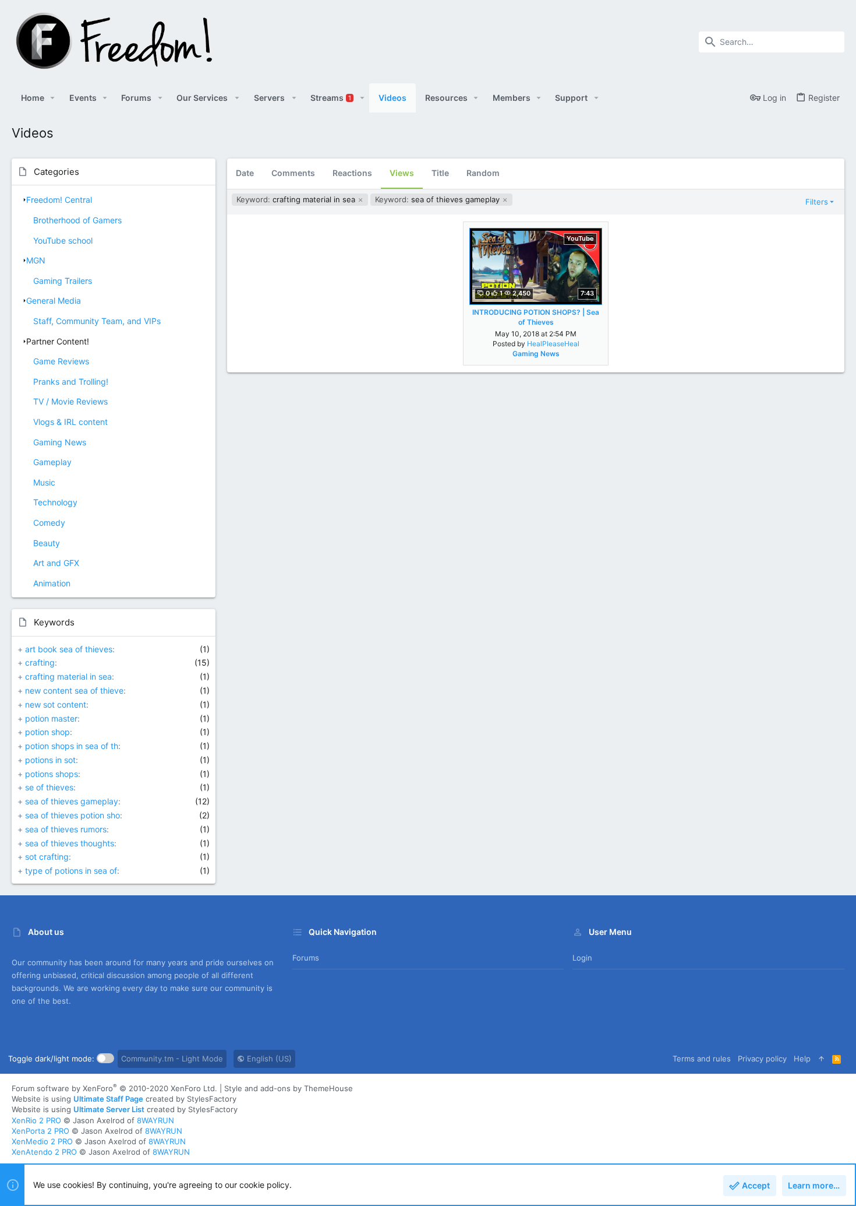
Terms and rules (702, 1058)
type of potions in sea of (71, 871)
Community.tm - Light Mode (172, 1058)
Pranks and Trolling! (70, 381)
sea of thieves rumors (66, 829)
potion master (51, 718)
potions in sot (50, 760)
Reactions (352, 173)
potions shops (51, 774)
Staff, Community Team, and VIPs (97, 321)
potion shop (47, 732)
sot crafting (47, 857)
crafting (40, 662)
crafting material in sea (68, 676)
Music (44, 482)
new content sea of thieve (74, 690)
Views (402, 173)
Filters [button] (816, 201)
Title (440, 173)
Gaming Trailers (62, 281)
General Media (53, 300)
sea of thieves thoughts (69, 843)
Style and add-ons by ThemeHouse (288, 1088)
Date (245, 173)
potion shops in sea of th (71, 746)
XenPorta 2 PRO (40, 1130)
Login (582, 957)
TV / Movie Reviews (70, 401)
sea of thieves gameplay (71, 801)
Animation (51, 583)
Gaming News (59, 442)
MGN (35, 260)
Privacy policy (762, 1058)
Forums (305, 957)
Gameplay (52, 462)
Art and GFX (56, 563)
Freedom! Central (59, 200)
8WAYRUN (155, 1120)
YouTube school (63, 240)
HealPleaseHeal (553, 343)
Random (483, 173)
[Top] (821, 1058)
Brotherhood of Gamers (77, 220)
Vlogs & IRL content (70, 422)
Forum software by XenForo (114, 1088)
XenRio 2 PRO (36, 1120)
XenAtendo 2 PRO (44, 1151)
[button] (52, 98)
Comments (293, 173)
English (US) (268, 1058)
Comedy (49, 523)
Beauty (46, 543)
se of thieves (49, 787)
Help (802, 1058)
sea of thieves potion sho (72, 815)
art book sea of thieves (68, 649)
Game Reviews (61, 361)
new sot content (55, 704)
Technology (55, 502)
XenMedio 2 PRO (42, 1141)
